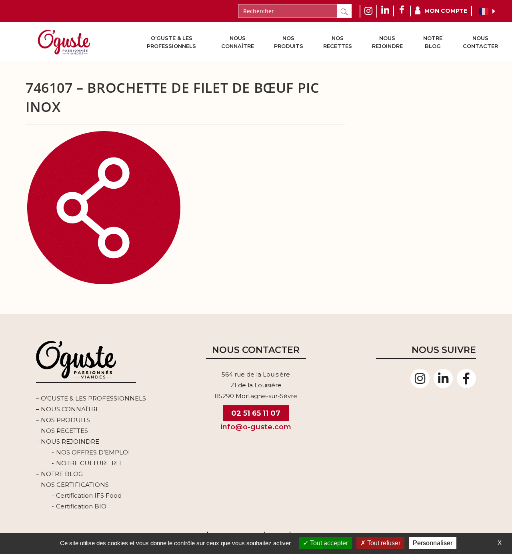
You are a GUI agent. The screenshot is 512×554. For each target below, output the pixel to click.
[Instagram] (420, 378)
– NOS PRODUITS (63, 420)
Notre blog (432, 42)
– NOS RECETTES (62, 430)
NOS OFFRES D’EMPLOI (93, 452)
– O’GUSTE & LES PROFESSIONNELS (91, 398)
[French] (484, 11)
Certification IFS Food (89, 495)
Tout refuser (383, 543)
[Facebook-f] (466, 378)
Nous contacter (480, 42)
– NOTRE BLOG (59, 474)
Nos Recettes (337, 42)
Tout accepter (328, 543)
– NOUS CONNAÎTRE (68, 409)
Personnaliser (432, 543)
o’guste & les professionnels (171, 42)
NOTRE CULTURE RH (88, 463)
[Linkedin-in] (443, 378)
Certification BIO (81, 506)
